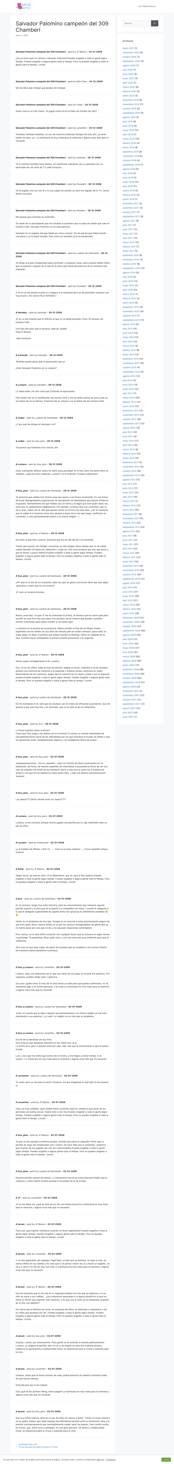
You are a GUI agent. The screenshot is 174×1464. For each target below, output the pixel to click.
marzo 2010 (129, 604)
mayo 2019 (128, 130)
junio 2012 (128, 488)
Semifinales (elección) (28, 1444)
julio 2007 (128, 712)
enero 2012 (128, 510)
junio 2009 (128, 643)
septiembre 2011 (131, 527)
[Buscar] (154, 23)
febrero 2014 (129, 402)
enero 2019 (128, 147)
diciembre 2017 (130, 203)
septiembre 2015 (131, 320)
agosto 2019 (129, 117)
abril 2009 (128, 652)
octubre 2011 (129, 522)
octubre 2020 (130, 57)
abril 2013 (128, 445)
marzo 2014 (129, 397)
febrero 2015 (129, 350)
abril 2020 (128, 82)
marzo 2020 (129, 87)
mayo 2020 (128, 78)
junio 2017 (128, 229)
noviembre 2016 (131, 259)
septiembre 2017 (131, 216)
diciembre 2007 (131, 691)
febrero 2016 (129, 298)
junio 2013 (128, 436)
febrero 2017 (129, 246)
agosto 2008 (129, 686)
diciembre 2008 (131, 669)
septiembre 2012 (131, 475)
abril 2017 (128, 238)
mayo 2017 (128, 233)
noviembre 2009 (131, 622)
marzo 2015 (129, 346)
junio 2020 (128, 74)
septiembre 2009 (131, 630)
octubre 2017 (129, 212)
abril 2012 (128, 497)
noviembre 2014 (131, 363)
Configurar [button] (111, 1460)
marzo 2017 (129, 242)
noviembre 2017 (131, 208)
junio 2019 (128, 126)
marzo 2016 (129, 294)
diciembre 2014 (131, 359)
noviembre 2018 (131, 156)
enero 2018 (128, 199)
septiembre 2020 (131, 61)
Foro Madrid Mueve (147, 6)
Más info (100, 1460)
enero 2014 (128, 406)
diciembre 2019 (131, 100)
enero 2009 (129, 665)
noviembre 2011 (131, 518)
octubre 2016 (129, 264)
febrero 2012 (129, 505)
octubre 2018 (129, 160)
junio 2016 (128, 281)
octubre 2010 (129, 574)
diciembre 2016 (131, 255)
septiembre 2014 (131, 372)
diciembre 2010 (131, 566)
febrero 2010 (129, 609)
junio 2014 (128, 384)
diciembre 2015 (130, 307)
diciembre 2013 (131, 410)
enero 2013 (128, 458)
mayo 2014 (128, 389)
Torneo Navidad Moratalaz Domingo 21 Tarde (38, 1447)
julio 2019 (127, 121)
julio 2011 (127, 535)
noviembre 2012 (131, 466)
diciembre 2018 (130, 151)
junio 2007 (128, 717)
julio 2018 (127, 173)
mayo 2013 (128, 441)
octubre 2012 (129, 471)
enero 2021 (128, 48)
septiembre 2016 (131, 268)
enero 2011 (128, 561)
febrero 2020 (129, 91)
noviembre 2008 (131, 673)
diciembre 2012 (130, 462)
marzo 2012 (129, 501)
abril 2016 (128, 290)
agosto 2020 (129, 65)
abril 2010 (128, 600)
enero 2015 (128, 354)
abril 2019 (128, 134)
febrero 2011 (129, 557)
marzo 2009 (129, 656)
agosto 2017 (129, 221)
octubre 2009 (130, 626)
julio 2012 (127, 484)
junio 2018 (128, 177)
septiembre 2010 (131, 579)
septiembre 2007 (131, 704)
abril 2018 (128, 186)
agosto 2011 (129, 531)
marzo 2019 (129, 139)
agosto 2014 (129, 376)
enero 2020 (129, 95)
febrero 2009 (129, 661)
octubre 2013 (129, 419)
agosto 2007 (129, 708)
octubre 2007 (130, 699)
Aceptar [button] (166, 1460)
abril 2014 (128, 393)
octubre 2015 (129, 315)
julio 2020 (128, 70)
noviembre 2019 (131, 104)
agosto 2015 (129, 324)
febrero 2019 (129, 143)
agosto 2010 (129, 583)
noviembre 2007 (131, 695)
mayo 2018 (128, 182)
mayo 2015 (128, 337)
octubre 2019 (129, 108)
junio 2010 (128, 592)
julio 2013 (127, 432)
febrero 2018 (129, 195)
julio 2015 (127, 328)
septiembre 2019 (131, 113)
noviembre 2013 (131, 415)
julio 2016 (127, 277)
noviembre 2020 (131, 52)
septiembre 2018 (131, 164)
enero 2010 (128, 613)
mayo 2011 (128, 544)
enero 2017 (128, 251)
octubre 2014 (129, 367)
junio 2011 (128, 540)
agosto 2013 (129, 428)
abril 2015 (128, 341)
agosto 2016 (129, 272)
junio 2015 (128, 333)
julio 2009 (128, 639)
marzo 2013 (129, 449)
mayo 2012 (128, 492)
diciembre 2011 (130, 514)
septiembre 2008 (131, 682)
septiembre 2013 (131, 423)
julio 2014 (127, 380)
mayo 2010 (128, 596)
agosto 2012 (129, 479)
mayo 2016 (128, 285)
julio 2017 (127, 225)
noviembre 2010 (131, 570)
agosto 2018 (129, 169)
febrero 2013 (129, 453)
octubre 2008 (130, 678)
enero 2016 (128, 302)
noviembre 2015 (131, 311)
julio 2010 (127, 587)
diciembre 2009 (131, 617)
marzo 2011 (128, 553)
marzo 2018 (129, 190)
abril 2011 (127, 548)
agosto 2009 (129, 635)
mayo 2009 (128, 648)
